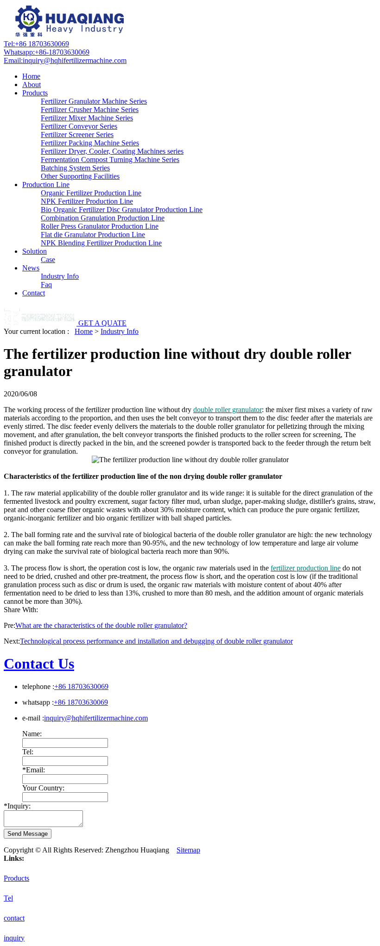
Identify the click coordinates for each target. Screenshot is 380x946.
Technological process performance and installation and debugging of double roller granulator (156, 641)
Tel (8, 898)
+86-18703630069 (46, 52)
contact (14, 918)
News (30, 268)
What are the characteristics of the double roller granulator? (101, 625)
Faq (46, 284)
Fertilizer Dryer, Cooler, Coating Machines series (112, 151)
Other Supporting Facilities (80, 176)
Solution (34, 251)
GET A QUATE (102, 323)
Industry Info (60, 276)
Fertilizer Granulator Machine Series (94, 101)
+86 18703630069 (36, 44)
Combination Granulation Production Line (103, 218)
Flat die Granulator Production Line (93, 234)
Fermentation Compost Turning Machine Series (110, 159)
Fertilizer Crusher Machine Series (90, 109)
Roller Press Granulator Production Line (99, 226)
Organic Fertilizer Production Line (91, 193)
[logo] (71, 35)
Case (48, 259)
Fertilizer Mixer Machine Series (87, 118)
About (31, 84)
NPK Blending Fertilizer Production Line (101, 243)
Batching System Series (75, 168)
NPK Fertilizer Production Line (87, 201)
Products (35, 93)
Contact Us (39, 663)
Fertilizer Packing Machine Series (90, 143)
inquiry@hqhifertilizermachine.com (65, 60)
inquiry (14, 938)
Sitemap (188, 850)
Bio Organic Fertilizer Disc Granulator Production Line (122, 209)
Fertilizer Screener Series (77, 134)
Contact (33, 293)
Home (31, 76)
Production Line (46, 184)
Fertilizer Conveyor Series (79, 126)
